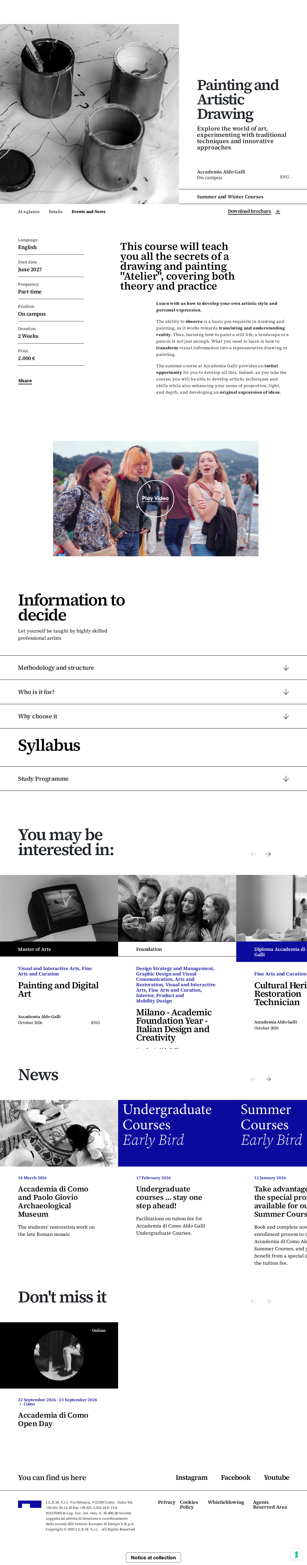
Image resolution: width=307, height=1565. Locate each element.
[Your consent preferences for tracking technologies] (296, 1554)
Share (25, 380)
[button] (253, 853)
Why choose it (37, 716)
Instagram (191, 1477)
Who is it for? (36, 692)
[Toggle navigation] (292, 15)
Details (55, 211)
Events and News (89, 211)
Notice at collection (153, 1557)
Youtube (276, 1477)
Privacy (166, 1502)
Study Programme (43, 778)
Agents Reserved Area (270, 1505)
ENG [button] (262, 15)
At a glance (28, 211)
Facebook (235, 1477)
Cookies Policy (189, 1505)
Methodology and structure (56, 667)
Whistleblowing (226, 1502)
